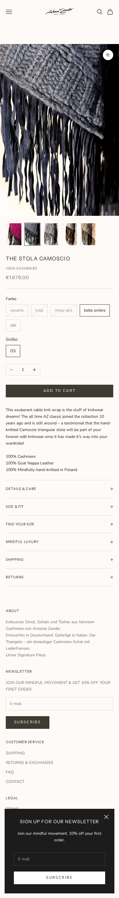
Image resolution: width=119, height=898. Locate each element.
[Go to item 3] (51, 234)
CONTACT (15, 781)
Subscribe (59, 877)
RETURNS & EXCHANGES (29, 762)
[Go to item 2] (32, 234)
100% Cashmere (22, 268)
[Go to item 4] (69, 234)
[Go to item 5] (88, 234)
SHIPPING (15, 753)
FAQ (10, 772)
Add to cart (59, 390)
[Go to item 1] (14, 234)
